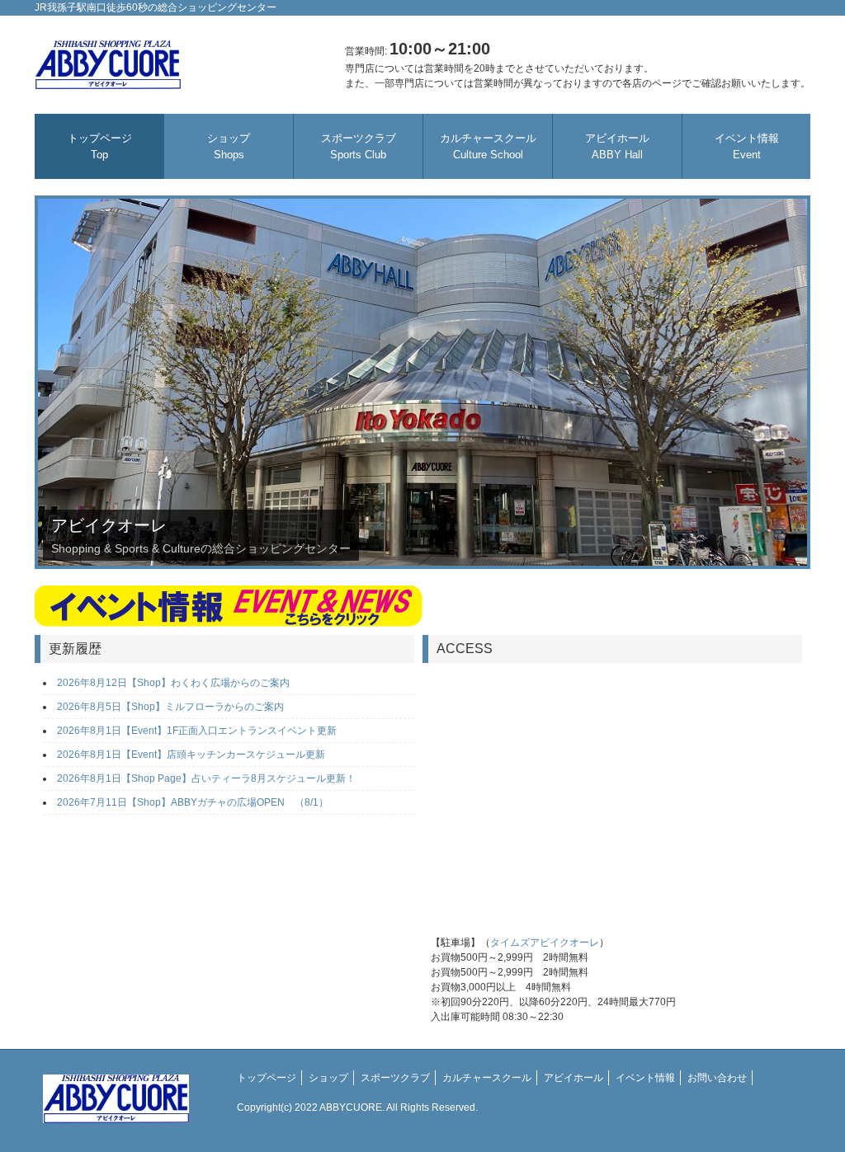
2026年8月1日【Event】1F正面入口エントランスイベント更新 (197, 730)
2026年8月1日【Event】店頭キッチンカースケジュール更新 (191, 754)
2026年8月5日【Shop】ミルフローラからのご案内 (170, 706)
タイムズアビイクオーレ (544, 942)
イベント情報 (747, 146)
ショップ (228, 146)
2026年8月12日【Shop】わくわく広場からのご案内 (173, 683)
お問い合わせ (717, 1078)
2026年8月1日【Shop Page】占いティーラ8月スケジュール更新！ (211, 778)
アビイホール (617, 146)
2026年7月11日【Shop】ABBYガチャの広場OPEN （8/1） (192, 802)
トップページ (100, 146)
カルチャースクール (488, 146)
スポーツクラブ (358, 146)
